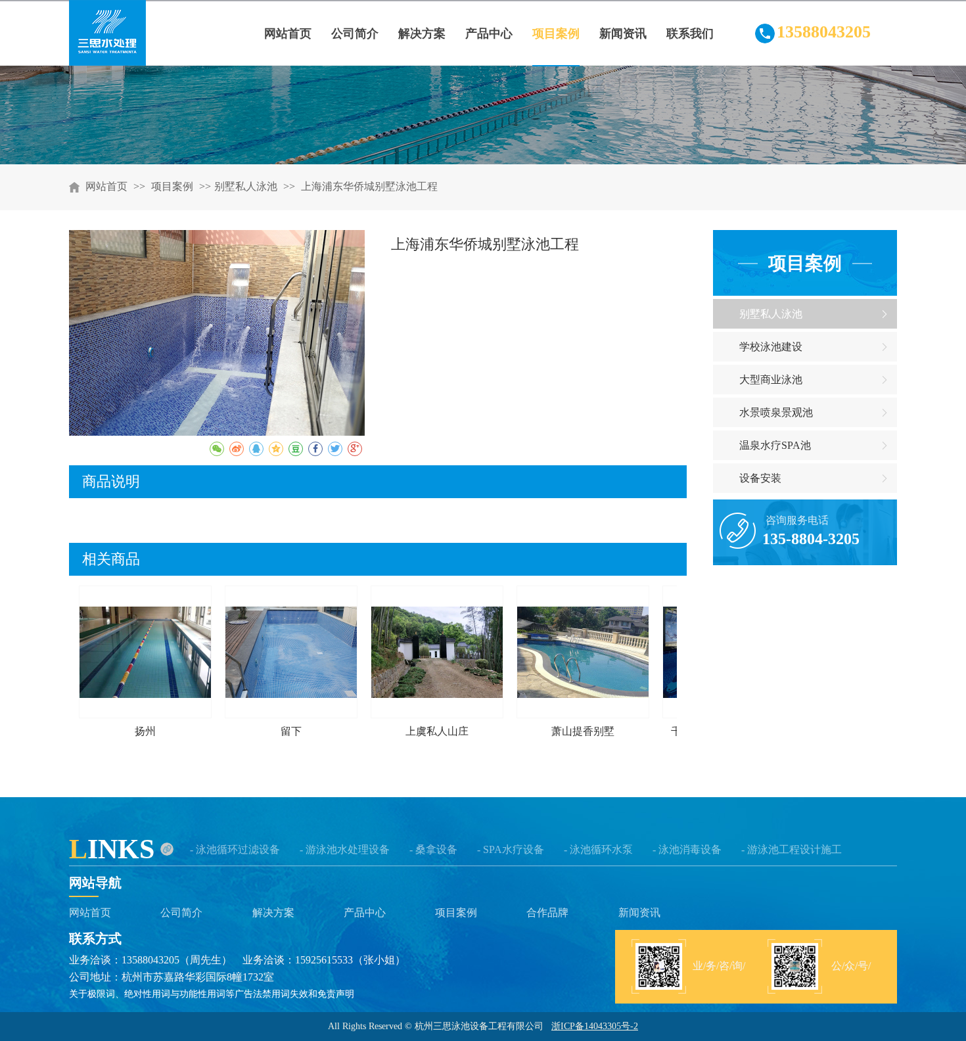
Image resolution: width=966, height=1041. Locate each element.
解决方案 (273, 912)
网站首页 (106, 186)
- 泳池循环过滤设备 (235, 849)
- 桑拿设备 (433, 849)
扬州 (145, 731)
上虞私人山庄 (437, 731)
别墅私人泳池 (245, 186)
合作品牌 (547, 912)
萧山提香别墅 (582, 731)
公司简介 (181, 912)
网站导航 (95, 882)
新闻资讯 (639, 912)
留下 (291, 731)
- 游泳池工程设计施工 (791, 849)
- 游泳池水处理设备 (345, 849)
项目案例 (173, 186)
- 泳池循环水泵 (598, 849)
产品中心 (365, 912)
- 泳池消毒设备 (687, 849)
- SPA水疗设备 (510, 849)
